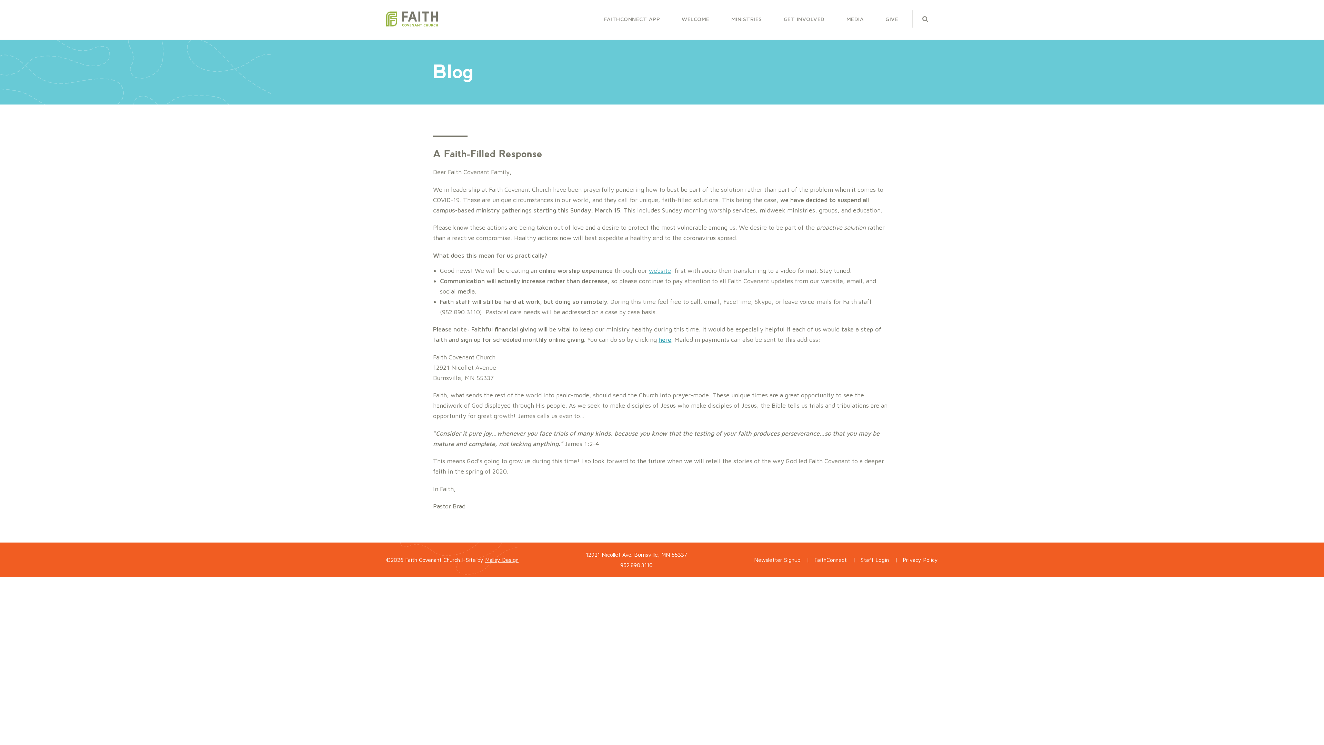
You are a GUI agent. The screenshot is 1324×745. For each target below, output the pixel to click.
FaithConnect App (632, 19)
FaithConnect (830, 560)
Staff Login (875, 560)
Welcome (696, 19)
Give (891, 19)
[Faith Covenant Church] (412, 19)
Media (855, 19)
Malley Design (502, 560)
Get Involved (804, 19)
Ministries (746, 19)
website (660, 270)
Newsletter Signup (777, 560)
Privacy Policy (920, 560)
